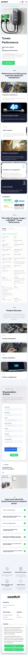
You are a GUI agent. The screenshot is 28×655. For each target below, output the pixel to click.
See (3, 472)
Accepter (14, 646)
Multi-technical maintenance (9, 605)
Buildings (5, 607)
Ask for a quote (8, 62)
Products (7, 6)
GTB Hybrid (5, 617)
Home (3, 6)
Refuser (14, 649)
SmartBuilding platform (8, 615)
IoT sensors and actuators (8, 619)
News (18, 615)
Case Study (19, 617)
